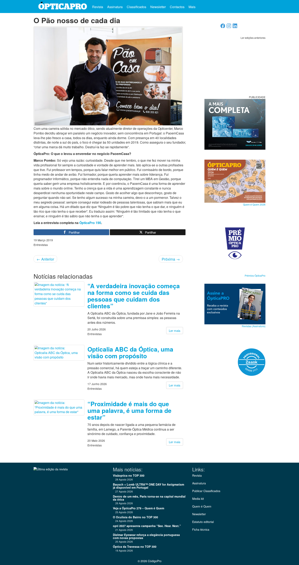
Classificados (136, 6)
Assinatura (115, 6)
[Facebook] (222, 27)
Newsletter (158, 6)
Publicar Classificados (206, 491)
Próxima (171, 259)
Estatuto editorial (203, 522)
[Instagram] (229, 27)
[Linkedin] (235, 27)
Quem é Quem (201, 506)
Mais (192, 6)
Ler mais (174, 330)
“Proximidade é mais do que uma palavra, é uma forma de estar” (129, 410)
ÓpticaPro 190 (90, 222)
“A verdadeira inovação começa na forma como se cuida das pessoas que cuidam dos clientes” (133, 295)
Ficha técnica (200, 529)
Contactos (177, 6)
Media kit (198, 499)
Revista (97, 6)
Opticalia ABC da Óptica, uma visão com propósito (130, 352)
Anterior (45, 259)
